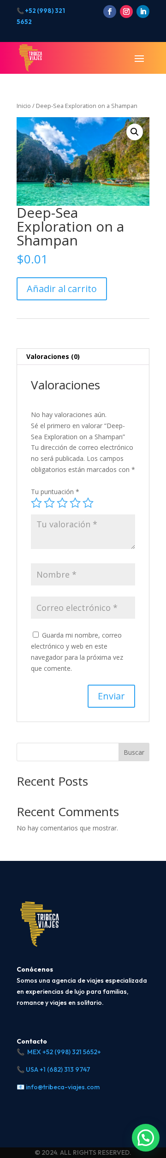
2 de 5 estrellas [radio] (49, 502)
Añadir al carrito (62, 288)
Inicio (24, 105)
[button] (134, 132)
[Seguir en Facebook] (109, 11)
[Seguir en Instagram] (126, 11)
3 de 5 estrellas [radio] (62, 502)
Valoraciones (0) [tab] (53, 356)
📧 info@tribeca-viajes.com (58, 1087)
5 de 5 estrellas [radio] (88, 502)
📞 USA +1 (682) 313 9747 (53, 1069)
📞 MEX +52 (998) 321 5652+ (59, 1052)
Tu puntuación (55, 491)
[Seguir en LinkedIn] (142, 11)
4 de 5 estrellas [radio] (75, 502)
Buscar (134, 752)
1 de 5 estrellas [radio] (36, 502)
